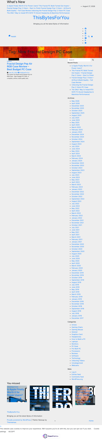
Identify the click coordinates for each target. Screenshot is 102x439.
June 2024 (76, 149)
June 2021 (75, 230)
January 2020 (77, 270)
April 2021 (75, 235)
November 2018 (78, 304)
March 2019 (76, 294)
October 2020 (77, 249)
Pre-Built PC (76, 349)
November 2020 (78, 247)
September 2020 (78, 251)
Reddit (13, 36)
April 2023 (76, 182)
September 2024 (78, 142)
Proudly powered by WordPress (19, 420)
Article (74, 325)
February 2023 (77, 187)
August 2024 (76, 144)
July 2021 (75, 227)
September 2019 (78, 280)
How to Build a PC (78, 339)
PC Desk (75, 346)
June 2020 (76, 258)
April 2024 (76, 153)
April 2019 (75, 292)
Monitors (75, 344)
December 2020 (78, 244)
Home (91, 421)
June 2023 (76, 177)
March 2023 (76, 185)
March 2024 (76, 156)
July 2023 (75, 175)
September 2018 (78, 309)
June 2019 (75, 287)
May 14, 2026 (14, 399)
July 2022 (75, 204)
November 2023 (78, 165)
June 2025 (76, 120)
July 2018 (75, 313)
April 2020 (76, 263)
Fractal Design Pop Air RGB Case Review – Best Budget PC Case (19, 66)
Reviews (75, 353)
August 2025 (76, 115)
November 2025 (78, 108)
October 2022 (77, 196)
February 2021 (77, 239)
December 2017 (77, 318)
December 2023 (78, 163)
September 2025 (78, 113)
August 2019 (76, 282)
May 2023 (75, 180)
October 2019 (77, 278)
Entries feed (76, 374)
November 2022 (78, 194)
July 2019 (75, 285)
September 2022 (78, 199)
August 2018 (76, 311)
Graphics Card (77, 334)
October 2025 (77, 111)
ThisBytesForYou (51, 17)
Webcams (75, 365)
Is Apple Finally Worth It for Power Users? (15, 392)
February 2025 (77, 130)
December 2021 (78, 220)
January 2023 (77, 189)
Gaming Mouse (77, 330)
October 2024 (77, 139)
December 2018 (78, 301)
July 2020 (75, 256)
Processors (76, 351)
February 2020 (77, 268)
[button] (89, 36)
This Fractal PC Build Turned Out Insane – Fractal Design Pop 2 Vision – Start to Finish (83, 72)
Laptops (75, 341)
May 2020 (75, 261)
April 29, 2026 (37, 407)
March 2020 (76, 266)
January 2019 (77, 299)
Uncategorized (77, 363)
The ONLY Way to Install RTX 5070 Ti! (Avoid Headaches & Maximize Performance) (83, 92)
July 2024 (75, 146)
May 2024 (75, 151)
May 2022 (75, 208)
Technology (76, 358)
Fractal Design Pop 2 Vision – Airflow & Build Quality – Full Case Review (83, 80)
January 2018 (77, 316)
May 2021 (75, 232)
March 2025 (76, 127)
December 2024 (78, 134)
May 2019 (75, 289)
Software (75, 356)
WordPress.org (77, 379)
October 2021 (77, 225)
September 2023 (78, 170)
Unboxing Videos (78, 361)
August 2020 (76, 254)
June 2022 (76, 206)
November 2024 (78, 137)
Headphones (76, 337)
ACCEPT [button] (11, 432)
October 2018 (77, 306)
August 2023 (76, 173)
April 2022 (76, 211)
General (9, 61)
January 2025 (77, 132)
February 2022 (77, 216)
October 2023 (77, 168)
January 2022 (77, 218)
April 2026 (76, 103)
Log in (74, 372)
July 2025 (75, 118)
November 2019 (78, 275)
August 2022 (76, 201)
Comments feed (78, 377)
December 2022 (78, 192)
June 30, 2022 (13, 72)
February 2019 (77, 297)
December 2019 (78, 273)
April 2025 (76, 125)
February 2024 (77, 158)
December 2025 (78, 106)
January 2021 (77, 242)
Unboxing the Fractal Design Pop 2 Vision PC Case (84, 393)
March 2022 (76, 213)
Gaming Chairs (77, 327)
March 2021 (76, 237)
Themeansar (11, 422)
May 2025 (75, 122)
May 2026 (75, 101)
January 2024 (77, 161)
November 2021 (78, 223)
